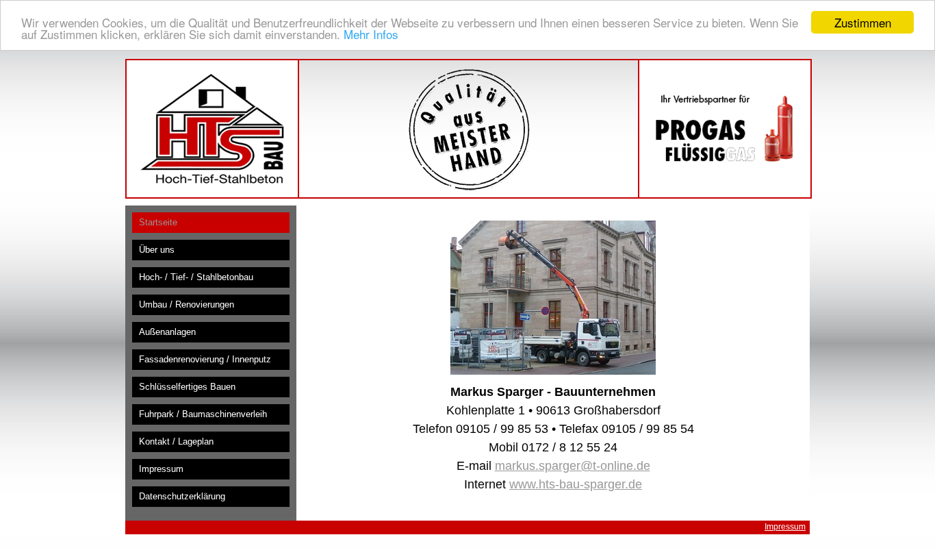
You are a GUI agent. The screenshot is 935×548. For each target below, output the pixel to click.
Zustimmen (862, 22)
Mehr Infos (371, 34)
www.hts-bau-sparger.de (575, 484)
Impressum (785, 527)
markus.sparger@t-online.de (572, 466)
